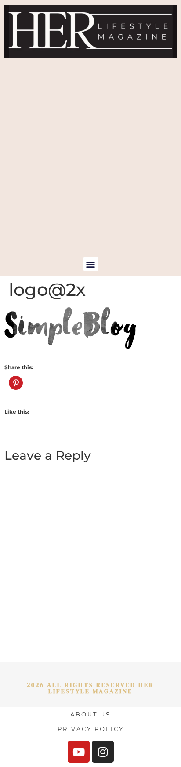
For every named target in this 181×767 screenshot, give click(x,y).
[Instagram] (103, 752)
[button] (90, 264)
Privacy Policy (91, 728)
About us (90, 714)
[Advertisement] (90, 161)
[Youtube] (79, 752)
